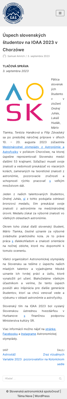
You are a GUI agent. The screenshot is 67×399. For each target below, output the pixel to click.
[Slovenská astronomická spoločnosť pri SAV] (13, 13)
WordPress (42, 396)
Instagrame (28, 334)
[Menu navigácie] (60, 13)
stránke (50, 329)
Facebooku (10, 334)
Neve (28, 396)
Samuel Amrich (16, 56)
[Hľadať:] (33, 378)
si (24, 198)
